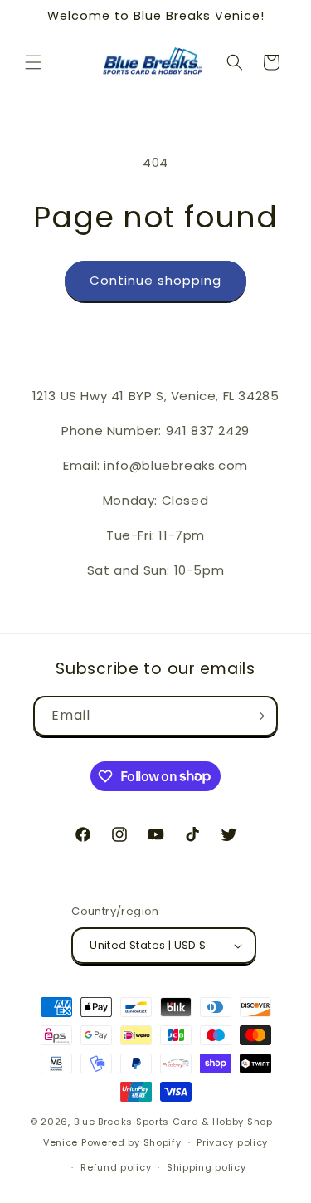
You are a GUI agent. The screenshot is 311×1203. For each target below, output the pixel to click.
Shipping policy (206, 1167)
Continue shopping (155, 280)
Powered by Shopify (131, 1142)
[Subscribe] (258, 716)
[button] (33, 62)
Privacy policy (232, 1142)
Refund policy (115, 1167)
